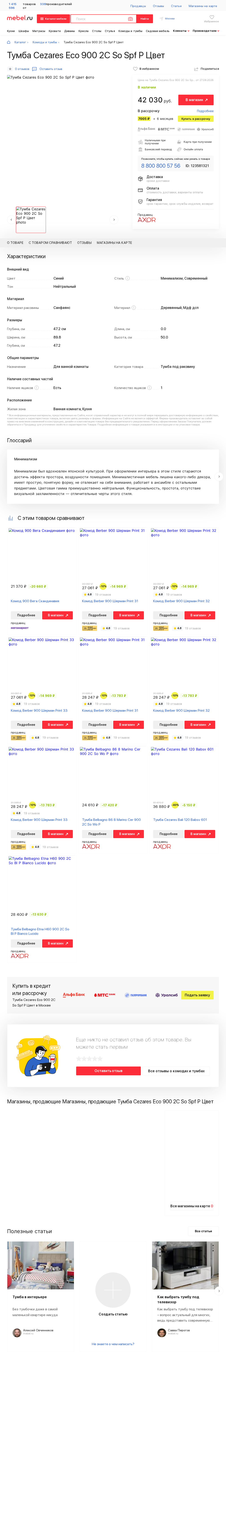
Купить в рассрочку (195, 118)
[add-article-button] (113, 1290)
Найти (145, 18)
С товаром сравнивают (50, 243)
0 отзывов (22, 69)
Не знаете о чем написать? (113, 1344)
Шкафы (24, 31)
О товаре (15, 243)
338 (43, 4)
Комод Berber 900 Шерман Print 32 (181, 601)
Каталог (20, 42)
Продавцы (138, 6)
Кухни (11, 31)
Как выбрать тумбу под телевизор (178, 1299)
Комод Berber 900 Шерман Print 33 (39, 710)
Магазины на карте (203, 6)
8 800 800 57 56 (160, 166)
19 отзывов (103, 594)
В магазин (194, 100)
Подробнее (205, 111)
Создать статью (113, 1314)
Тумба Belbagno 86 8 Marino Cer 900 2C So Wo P (111, 822)
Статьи (176, 6)
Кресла (84, 31)
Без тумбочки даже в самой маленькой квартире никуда (35, 1312)
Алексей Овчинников (38, 1330)
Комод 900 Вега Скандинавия (35, 601)
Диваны (69, 31)
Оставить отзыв (108, 1071)
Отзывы (158, 6)
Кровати (55, 31)
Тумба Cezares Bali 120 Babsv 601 (180, 820)
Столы (96, 31)
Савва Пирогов (179, 1330)
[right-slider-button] (219, 476)
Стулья (110, 31)
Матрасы (38, 31)
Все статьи (203, 1231)
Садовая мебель (157, 31)
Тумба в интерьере (30, 1297)
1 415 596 (12, 5)
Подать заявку (197, 995)
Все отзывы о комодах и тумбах (176, 1071)
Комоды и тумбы (130, 31)
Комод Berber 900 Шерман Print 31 (110, 601)
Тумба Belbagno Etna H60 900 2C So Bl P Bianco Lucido (40, 931)
